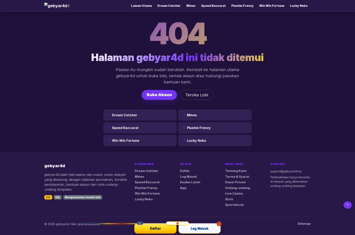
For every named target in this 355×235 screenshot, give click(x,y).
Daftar (185, 171)
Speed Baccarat (213, 5)
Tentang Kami (236, 171)
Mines (191, 5)
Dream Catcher (169, 5)
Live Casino (234, 193)
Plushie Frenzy (242, 5)
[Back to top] (347, 205)
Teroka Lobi (196, 94)
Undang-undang (237, 188)
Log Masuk (188, 177)
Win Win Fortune (271, 5)
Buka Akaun (159, 94)
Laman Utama (141, 5)
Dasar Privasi (235, 182)
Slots (229, 199)
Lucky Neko (299, 5)
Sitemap (304, 224)
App (183, 188)
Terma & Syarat (237, 177)
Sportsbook (234, 205)
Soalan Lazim (190, 182)
